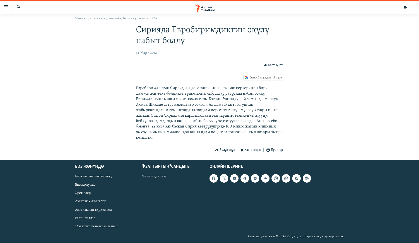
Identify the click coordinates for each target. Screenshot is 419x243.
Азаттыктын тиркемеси (93, 210)
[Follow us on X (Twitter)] (224, 178)
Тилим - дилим (154, 176)
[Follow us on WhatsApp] (286, 178)
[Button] (273, 65)
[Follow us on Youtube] (234, 178)
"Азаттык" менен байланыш (96, 226)
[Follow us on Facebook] (214, 178)
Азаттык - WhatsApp (90, 201)
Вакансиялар (85, 218)
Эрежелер (83, 193)
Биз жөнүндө (85, 185)
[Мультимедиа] (405, 7)
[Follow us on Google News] (255, 178)
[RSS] (296, 178)
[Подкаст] (307, 178)
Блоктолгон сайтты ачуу (93, 176)
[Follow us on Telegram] (244, 178)
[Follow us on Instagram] (275, 178)
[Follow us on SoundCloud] (265, 178)
